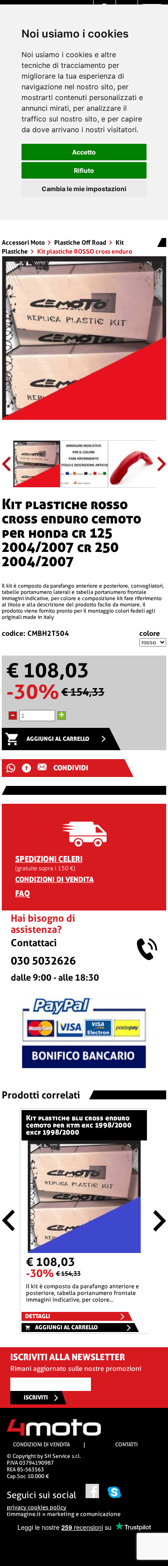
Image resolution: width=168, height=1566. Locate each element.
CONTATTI (126, 1444)
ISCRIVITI (36, 1397)
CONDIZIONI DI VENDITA (54, 879)
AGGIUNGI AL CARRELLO (57, 738)
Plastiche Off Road (81, 242)
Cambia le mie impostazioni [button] (84, 188)
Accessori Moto (24, 242)
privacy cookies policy (36, 1507)
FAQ (22, 893)
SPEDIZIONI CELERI (48, 859)
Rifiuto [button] (84, 170)
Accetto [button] (84, 152)
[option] (84, 341)
